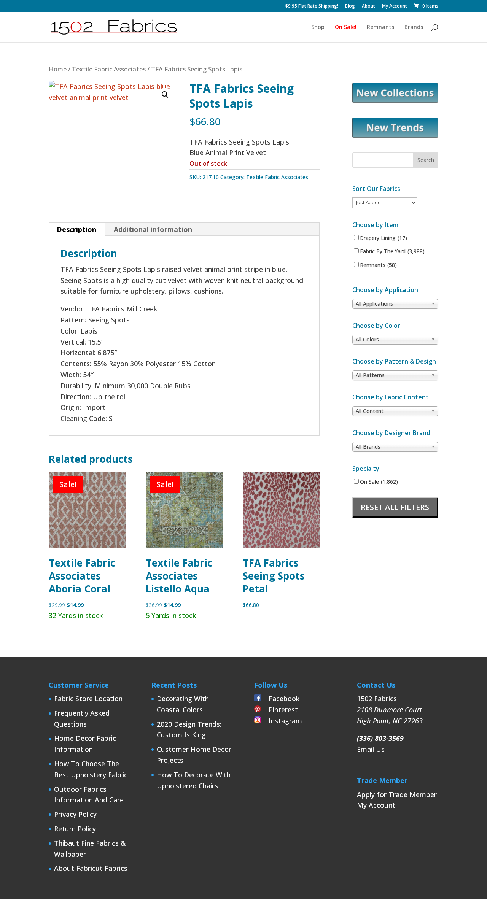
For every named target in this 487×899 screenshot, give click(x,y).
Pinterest (279, 709)
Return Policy (75, 828)
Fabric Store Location (88, 698)
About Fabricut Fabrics (90, 868)
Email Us (371, 749)
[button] (165, 95)
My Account (394, 6)
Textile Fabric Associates (109, 69)
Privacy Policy (75, 814)
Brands (413, 27)
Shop (318, 27)
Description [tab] (76, 229)
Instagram (281, 720)
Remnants (380, 27)
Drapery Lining (383, 238)
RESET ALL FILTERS (395, 507)
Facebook (280, 698)
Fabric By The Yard (392, 251)
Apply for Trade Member (397, 794)
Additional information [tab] (153, 229)
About (368, 6)
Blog (350, 6)
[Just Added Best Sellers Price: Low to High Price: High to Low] (384, 202)
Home (58, 69)
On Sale (379, 481)
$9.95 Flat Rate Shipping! (311, 6)
